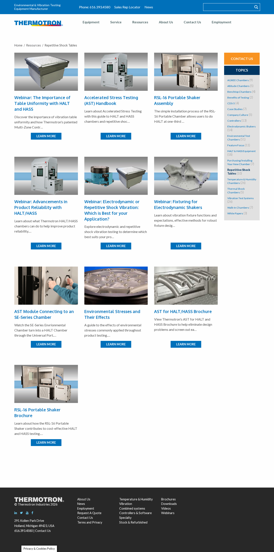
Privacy (97, 522)
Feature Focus (235, 145)
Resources (140, 22)
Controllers (234, 120)
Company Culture (237, 114)
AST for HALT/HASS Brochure (183, 311)
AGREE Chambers (238, 80)
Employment (221, 22)
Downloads (168, 504)
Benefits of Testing (238, 97)
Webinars (167, 513)
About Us (166, 22)
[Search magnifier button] (256, 7)
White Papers (235, 213)
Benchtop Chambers (239, 91)
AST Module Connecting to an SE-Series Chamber (44, 314)
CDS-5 (231, 103)
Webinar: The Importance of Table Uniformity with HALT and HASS (42, 103)
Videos (166, 508)
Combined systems (132, 508)
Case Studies (235, 109)
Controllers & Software (135, 513)
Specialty (125, 517)
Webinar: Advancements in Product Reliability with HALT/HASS (40, 207)
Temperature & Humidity (136, 499)
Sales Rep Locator (127, 7)
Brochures (168, 499)
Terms (81, 522)
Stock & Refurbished (133, 522)
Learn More (46, 136)
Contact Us (192, 22)
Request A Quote (89, 513)
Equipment (91, 22)
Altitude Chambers (238, 86)
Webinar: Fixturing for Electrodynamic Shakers (178, 204)
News (148, 7)
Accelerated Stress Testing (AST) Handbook (111, 100)
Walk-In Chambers (238, 207)
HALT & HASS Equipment (241, 151)
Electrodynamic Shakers (241, 126)
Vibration (125, 504)
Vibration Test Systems (240, 198)
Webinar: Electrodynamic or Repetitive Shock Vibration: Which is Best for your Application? (112, 210)
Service (116, 22)
